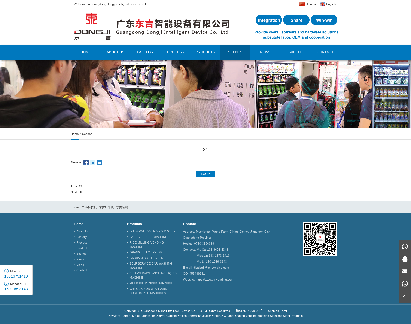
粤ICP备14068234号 (249, 310)
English (330, 4)
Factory (145, 52)
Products (205, 52)
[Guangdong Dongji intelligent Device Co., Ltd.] (205, 26)
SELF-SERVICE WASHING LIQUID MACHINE (153, 275)
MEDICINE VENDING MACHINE (151, 283)
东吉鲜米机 (106, 207)
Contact (325, 52)
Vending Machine (257, 315)
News (265, 52)
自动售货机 (89, 207)
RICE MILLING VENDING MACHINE (147, 244)
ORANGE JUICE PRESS (146, 252)
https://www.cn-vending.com (215, 279)
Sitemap (273, 310)
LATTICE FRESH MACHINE (148, 237)
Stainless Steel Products (286, 315)
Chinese (311, 4)
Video (295, 52)
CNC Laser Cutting (232, 315)
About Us (115, 52)
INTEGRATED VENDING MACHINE (153, 231)
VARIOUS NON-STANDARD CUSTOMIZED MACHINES (148, 291)
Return (205, 173)
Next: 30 (76, 192)
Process (175, 52)
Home (85, 52)
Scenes (235, 52)
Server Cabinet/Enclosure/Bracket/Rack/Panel (187, 315)
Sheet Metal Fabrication (139, 315)
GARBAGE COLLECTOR (146, 258)
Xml (284, 310)
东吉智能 (122, 207)
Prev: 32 (76, 186)
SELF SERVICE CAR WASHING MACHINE (151, 265)
